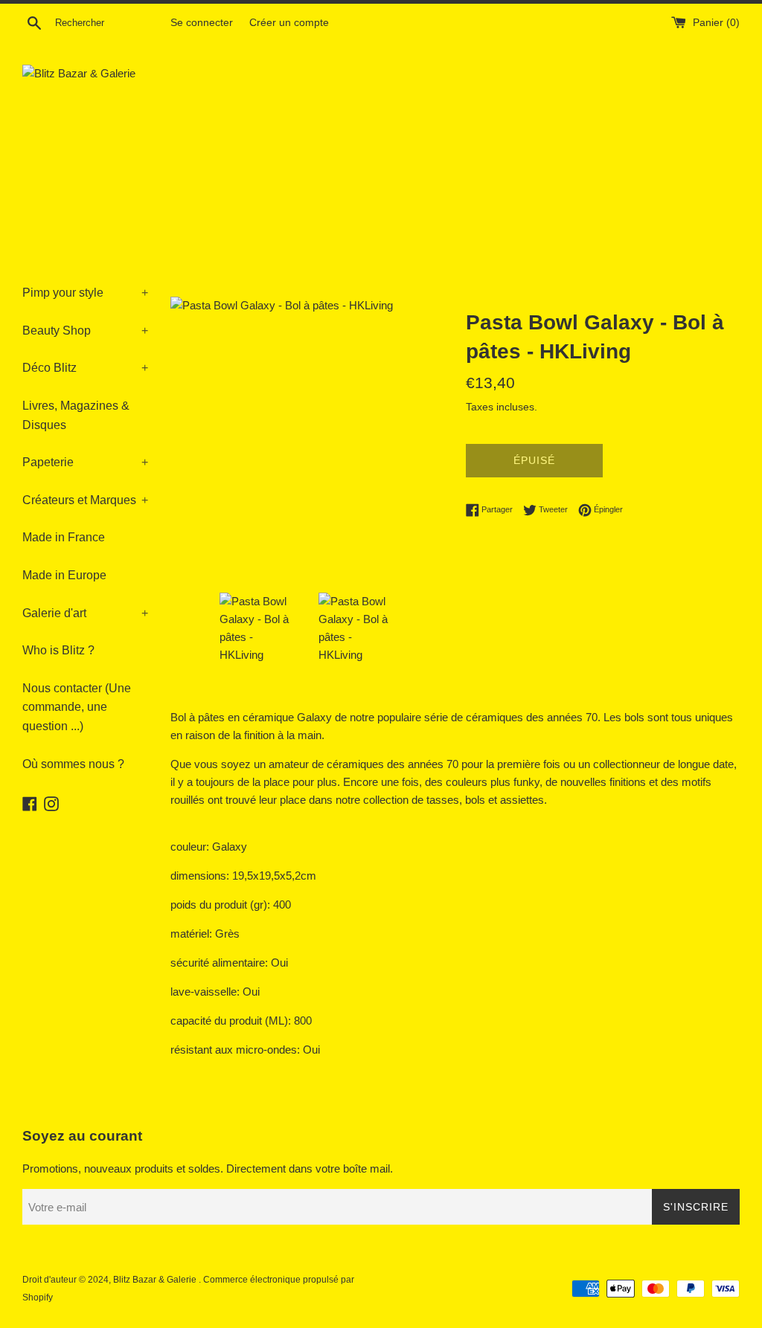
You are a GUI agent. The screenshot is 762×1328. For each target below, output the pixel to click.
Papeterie (85, 462)
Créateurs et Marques (85, 500)
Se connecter (201, 22)
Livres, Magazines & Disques (75, 415)
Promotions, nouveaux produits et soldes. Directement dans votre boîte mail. (207, 1168)
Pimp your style (85, 292)
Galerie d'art (85, 613)
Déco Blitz (85, 367)
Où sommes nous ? (73, 764)
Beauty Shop (85, 330)
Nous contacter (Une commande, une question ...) (76, 707)
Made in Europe (64, 575)
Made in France (63, 537)
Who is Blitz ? (58, 650)
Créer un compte (289, 22)
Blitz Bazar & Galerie (154, 1279)
